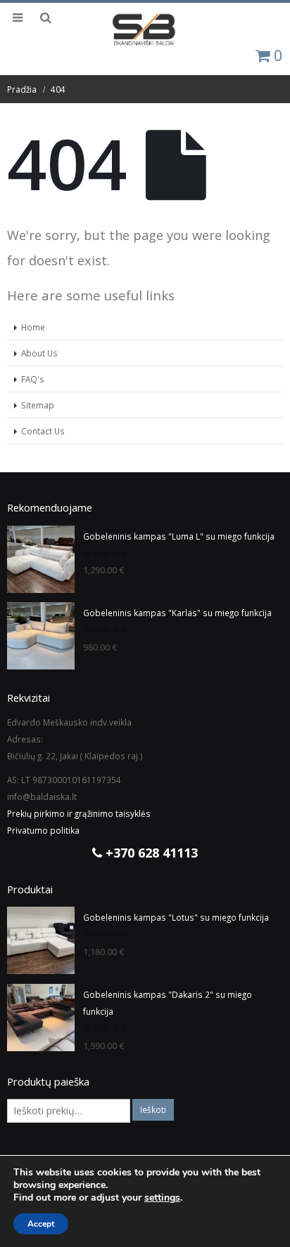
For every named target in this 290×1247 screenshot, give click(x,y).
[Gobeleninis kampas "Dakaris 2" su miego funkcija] (41, 1017)
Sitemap (37, 405)
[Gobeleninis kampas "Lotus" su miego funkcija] (41, 940)
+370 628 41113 (150, 852)
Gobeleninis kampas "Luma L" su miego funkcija (179, 536)
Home (33, 327)
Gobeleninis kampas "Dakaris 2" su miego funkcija (167, 1003)
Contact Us (43, 430)
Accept (40, 1223)
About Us (39, 353)
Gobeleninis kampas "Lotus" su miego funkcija (176, 917)
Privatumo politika (43, 830)
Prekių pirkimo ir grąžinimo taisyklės (79, 813)
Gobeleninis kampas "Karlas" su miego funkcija (177, 612)
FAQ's (32, 379)
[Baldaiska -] (145, 30)
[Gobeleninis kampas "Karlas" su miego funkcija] (41, 635)
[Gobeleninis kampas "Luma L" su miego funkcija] (41, 559)
